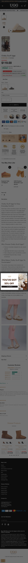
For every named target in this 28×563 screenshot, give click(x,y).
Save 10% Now (9, 286)
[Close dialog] (26, 274)
